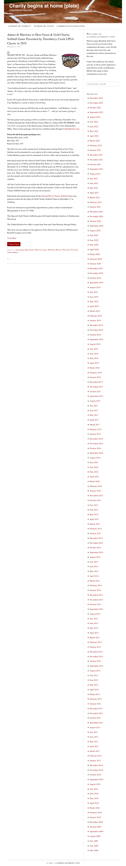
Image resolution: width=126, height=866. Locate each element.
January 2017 (95, 434)
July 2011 (94, 732)
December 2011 (96, 708)
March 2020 (95, 254)
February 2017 (96, 429)
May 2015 (94, 514)
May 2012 (94, 684)
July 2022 (94, 121)
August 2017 (95, 400)
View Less (14, 244)
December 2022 (96, 98)
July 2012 (94, 675)
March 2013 (95, 637)
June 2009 (94, 845)
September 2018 (96, 339)
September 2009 (96, 831)
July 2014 (94, 561)
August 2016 (95, 457)
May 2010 (94, 798)
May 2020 (94, 244)
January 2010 (95, 817)
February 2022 (96, 145)
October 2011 (95, 717)
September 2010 (96, 779)
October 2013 (95, 604)
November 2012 (96, 656)
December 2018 (96, 325)
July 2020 (94, 235)
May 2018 (94, 358)
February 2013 (96, 642)
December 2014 (96, 538)
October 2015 (95, 500)
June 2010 (94, 793)
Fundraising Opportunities (25, 250)
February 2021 (96, 202)
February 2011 (96, 755)
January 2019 (95, 320)
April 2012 (94, 689)
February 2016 (96, 486)
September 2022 (96, 112)
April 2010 (94, 803)
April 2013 (94, 632)
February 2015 (96, 528)
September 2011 (96, 722)
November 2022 (96, 102)
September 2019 (96, 282)
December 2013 (96, 594)
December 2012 (96, 651)
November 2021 (96, 159)
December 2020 (96, 211)
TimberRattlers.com (71, 128)
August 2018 (95, 344)
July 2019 (94, 292)
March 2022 (95, 140)
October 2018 (95, 334)
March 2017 (95, 424)
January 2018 (95, 377)
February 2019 (96, 315)
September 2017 (96, 396)
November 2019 (96, 273)
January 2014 (95, 590)
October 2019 (95, 278)
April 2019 (94, 306)
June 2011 (94, 736)
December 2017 (96, 382)
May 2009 (94, 850)
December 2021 (96, 154)
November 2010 (96, 770)
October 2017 (95, 391)
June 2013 (94, 623)
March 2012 (95, 694)
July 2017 (94, 405)
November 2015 (96, 495)
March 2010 (95, 807)
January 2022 (95, 150)
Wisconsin (66, 250)
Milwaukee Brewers (55, 250)
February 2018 (96, 372)
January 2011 (95, 760)
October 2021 (95, 164)
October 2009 (95, 826)
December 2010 (96, 765)
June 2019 (94, 296)
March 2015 (95, 524)
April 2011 (94, 746)
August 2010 (95, 784)
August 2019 (95, 287)
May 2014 (94, 571)
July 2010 (94, 789)
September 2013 (96, 609)
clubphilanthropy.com (67, 863)
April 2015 (94, 519)
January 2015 (95, 533)
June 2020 (94, 240)
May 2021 (94, 187)
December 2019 (96, 268)
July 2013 (94, 618)
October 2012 (95, 661)
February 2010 (96, 812)
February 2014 (96, 585)
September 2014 (96, 552)
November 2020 (96, 216)
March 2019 (95, 311)
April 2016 (94, 476)
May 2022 (94, 131)
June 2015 (94, 509)
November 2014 (96, 542)
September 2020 (96, 225)
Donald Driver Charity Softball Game (57, 195)
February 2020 (96, 259)
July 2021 (94, 178)
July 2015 (94, 505)
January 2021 (95, 206)
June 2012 (94, 680)
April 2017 (94, 419)
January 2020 (95, 263)
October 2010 (95, 774)
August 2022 (95, 117)
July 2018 (94, 348)
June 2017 (94, 410)
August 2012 (95, 670)
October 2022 (95, 107)
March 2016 (95, 481)
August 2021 (95, 173)
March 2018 (95, 367)
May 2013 (94, 628)
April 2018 (94, 363)
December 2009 (96, 822)
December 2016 (96, 438)
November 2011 (96, 713)
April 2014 (94, 576)
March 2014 (95, 580)
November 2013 (96, 599)
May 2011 (94, 741)
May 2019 (94, 301)
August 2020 (95, 230)
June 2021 (94, 183)
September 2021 (96, 169)
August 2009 (95, 836)
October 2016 (95, 448)
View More (11, 238)
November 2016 (96, 443)
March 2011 (95, 751)
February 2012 (96, 699)
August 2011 (95, 727)
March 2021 (95, 197)
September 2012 (96, 665)
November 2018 (96, 330)
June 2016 (94, 467)
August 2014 (95, 557)
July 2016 (94, 462)
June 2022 (94, 126)
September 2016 (96, 452)
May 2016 (94, 471)
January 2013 (95, 646)
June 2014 (94, 566)
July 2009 (94, 841)
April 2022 (94, 135)
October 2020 (95, 221)
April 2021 (94, 192)
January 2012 (95, 703)
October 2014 (95, 547)
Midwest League (41, 250)
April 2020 (94, 249)
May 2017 (94, 415)
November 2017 (96, 386)
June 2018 (94, 353)
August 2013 (95, 613)
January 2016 (95, 490)
